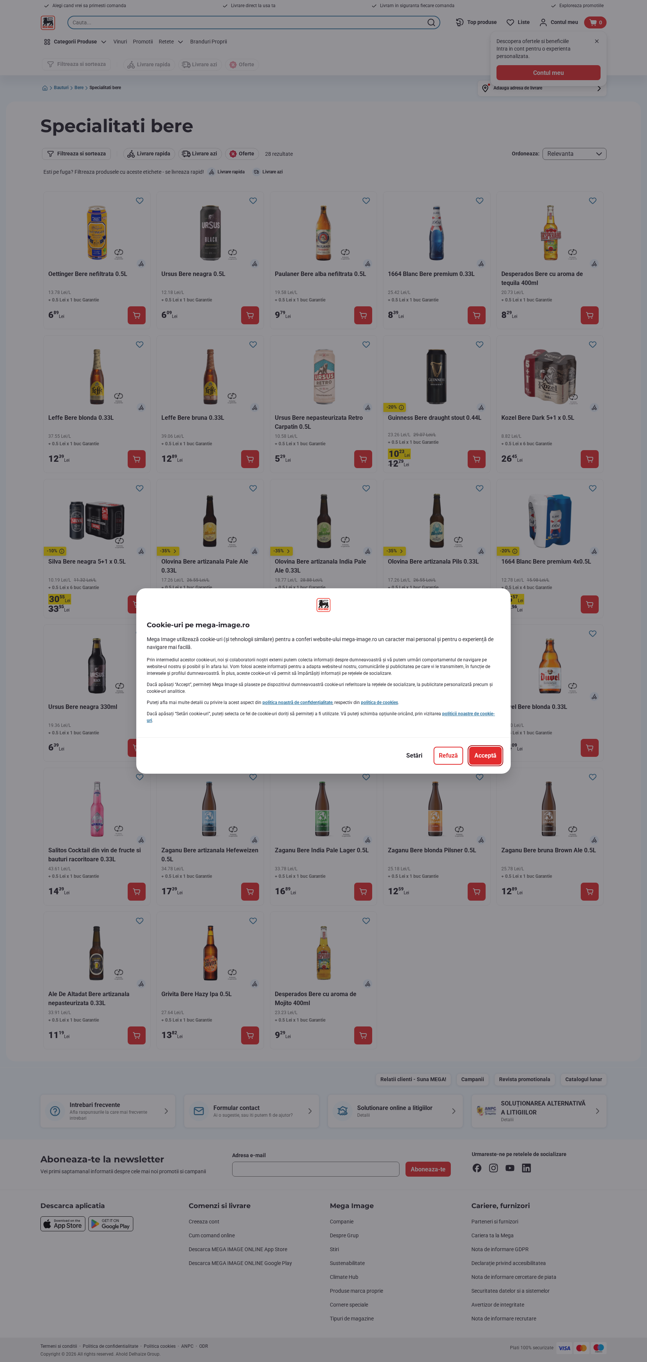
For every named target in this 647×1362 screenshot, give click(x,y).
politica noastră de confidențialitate (297, 702)
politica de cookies (379, 702)
